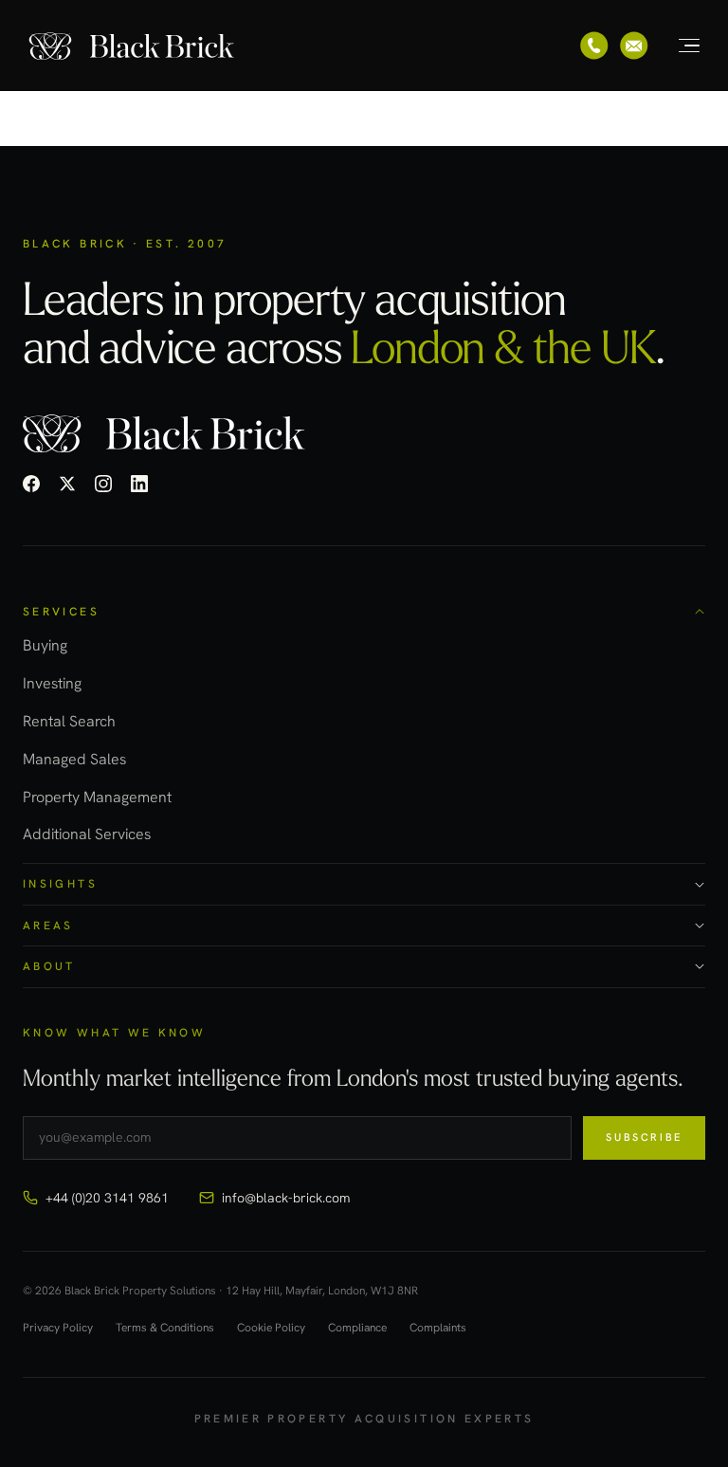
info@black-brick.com (286, 1197)
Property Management (97, 797)
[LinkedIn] (139, 483)
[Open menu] (679, 45)
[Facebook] (31, 483)
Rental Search (69, 721)
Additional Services (87, 834)
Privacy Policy (58, 1328)
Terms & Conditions (165, 1328)
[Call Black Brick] (594, 45)
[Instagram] (103, 483)
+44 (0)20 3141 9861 (107, 1197)
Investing (52, 683)
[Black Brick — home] (132, 45)
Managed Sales (74, 759)
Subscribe (644, 1137)
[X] (67, 483)
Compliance (357, 1328)
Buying (45, 645)
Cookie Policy (271, 1328)
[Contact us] (634, 45)
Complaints (438, 1328)
